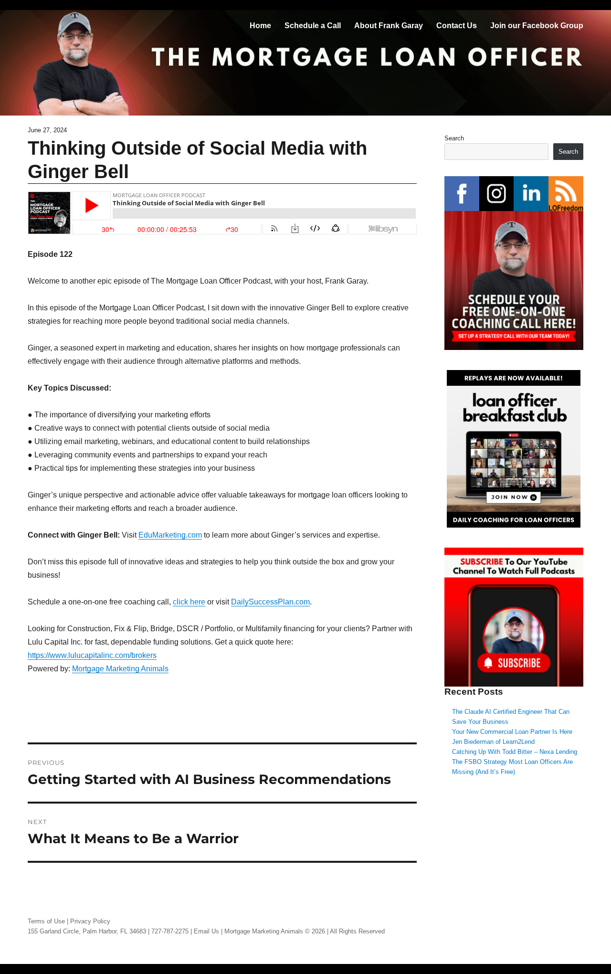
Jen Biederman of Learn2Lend (493, 741)
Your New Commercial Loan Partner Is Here (512, 731)
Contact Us (456, 25)
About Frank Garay (388, 25)
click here (189, 602)
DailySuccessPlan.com (270, 602)
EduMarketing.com (170, 535)
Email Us (206, 931)
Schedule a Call (312, 25)
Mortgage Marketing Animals (120, 669)
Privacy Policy (90, 921)
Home (260, 25)
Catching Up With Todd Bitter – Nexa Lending (514, 751)
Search (454, 138)
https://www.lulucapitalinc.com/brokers (92, 655)
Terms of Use (46, 921)
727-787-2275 (170, 931)
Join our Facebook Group (536, 25)
